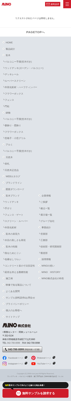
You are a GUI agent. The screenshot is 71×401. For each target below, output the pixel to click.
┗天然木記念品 (10, 170)
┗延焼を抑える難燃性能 (15, 272)
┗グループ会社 (46, 221)
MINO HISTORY (51, 272)
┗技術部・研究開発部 (49, 246)
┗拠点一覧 (44, 208)
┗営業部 (43, 234)
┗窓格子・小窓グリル (14, 138)
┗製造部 (43, 253)
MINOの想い (48, 265)
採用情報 (46, 259)
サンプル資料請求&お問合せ (20, 297)
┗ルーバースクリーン (14, 80)
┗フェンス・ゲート (12, 214)
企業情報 (46, 195)
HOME (9, 42)
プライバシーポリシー (17, 304)
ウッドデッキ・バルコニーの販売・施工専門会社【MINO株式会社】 (32, 376)
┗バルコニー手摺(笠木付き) (17, 61)
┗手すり (7, 208)
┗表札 (5, 163)
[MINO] (6, 4)
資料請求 (55, 4)
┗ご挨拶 (43, 202)
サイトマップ (13, 316)
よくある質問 (13, 291)
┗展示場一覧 (45, 214)
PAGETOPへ (35, 32)
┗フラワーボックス (12, 93)
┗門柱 (5, 106)
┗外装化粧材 (9, 227)
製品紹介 (10, 49)
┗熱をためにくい (11, 253)
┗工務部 (43, 240)
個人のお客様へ (14, 310)
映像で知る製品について (18, 284)
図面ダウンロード (15, 189)
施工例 (9, 278)
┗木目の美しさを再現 (14, 240)
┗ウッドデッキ (10, 202)
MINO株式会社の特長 (53, 278)
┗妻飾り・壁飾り (11, 125)
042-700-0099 (13, 343)
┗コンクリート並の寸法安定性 (18, 265)
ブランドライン (14, 182)
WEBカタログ (13, 176)
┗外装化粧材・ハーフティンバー (19, 87)
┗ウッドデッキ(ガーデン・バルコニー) (22, 68)
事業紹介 (46, 227)
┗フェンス (8, 100)
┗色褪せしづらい (11, 259)
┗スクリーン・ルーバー (15, 221)
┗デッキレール (10, 74)
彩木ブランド (13, 195)
